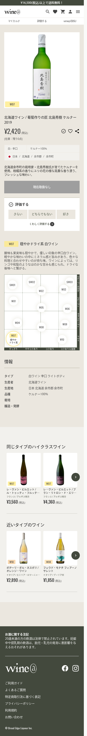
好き (66, 214)
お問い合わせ (14, 717)
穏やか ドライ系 (13, 339)
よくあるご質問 (15, 689)
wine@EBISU (70, 21)
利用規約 (11, 710)
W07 (12, 104)
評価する (42, 21)
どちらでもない (42, 214)
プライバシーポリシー (20, 703)
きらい (18, 214)
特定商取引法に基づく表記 (23, 696)
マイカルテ (14, 21)
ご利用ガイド (14, 683)
